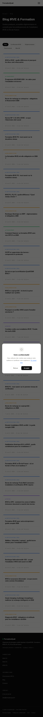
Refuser (15, 368)
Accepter (26, 368)
